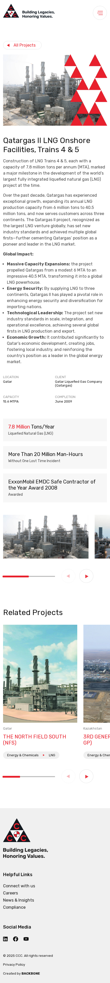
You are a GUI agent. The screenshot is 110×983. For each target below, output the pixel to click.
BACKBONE (30, 973)
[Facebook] (18, 939)
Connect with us (19, 886)
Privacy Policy (14, 964)
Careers (10, 893)
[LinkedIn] (7, 939)
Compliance (14, 907)
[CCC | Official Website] (29, 12)
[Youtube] (28, 939)
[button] (86, 576)
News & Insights (18, 900)
